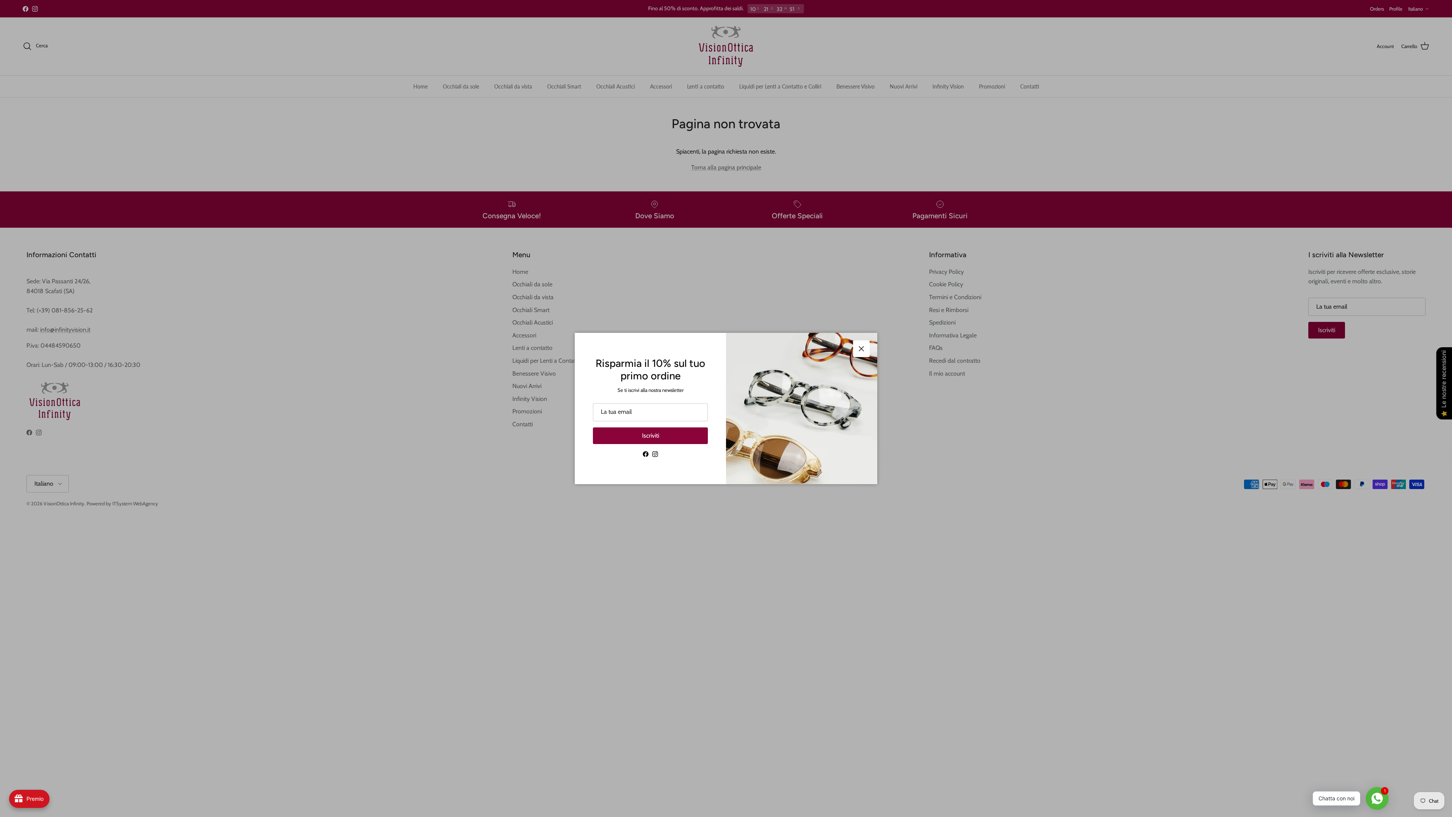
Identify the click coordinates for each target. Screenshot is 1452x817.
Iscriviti (650, 435)
